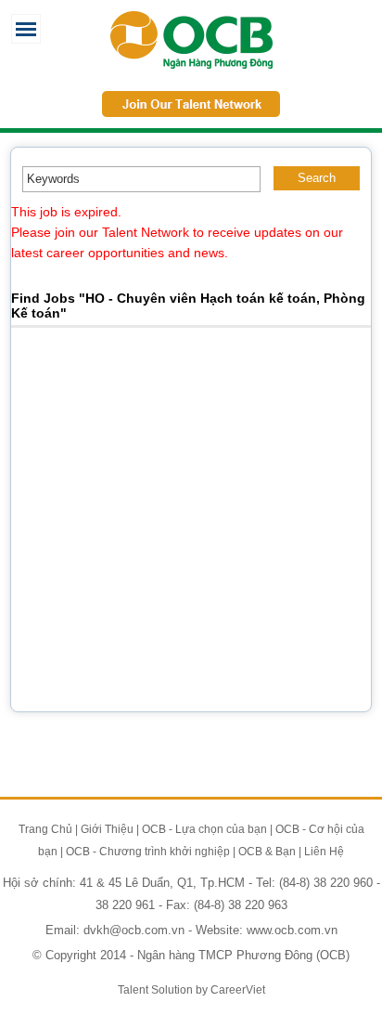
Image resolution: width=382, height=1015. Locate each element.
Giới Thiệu (107, 829)
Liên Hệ (324, 851)
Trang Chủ (45, 829)
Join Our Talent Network (191, 104)
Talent (134, 989)
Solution (173, 989)
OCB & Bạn (267, 851)
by (203, 989)
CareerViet (237, 989)
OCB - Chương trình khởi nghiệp (148, 851)
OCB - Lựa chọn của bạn (204, 829)
